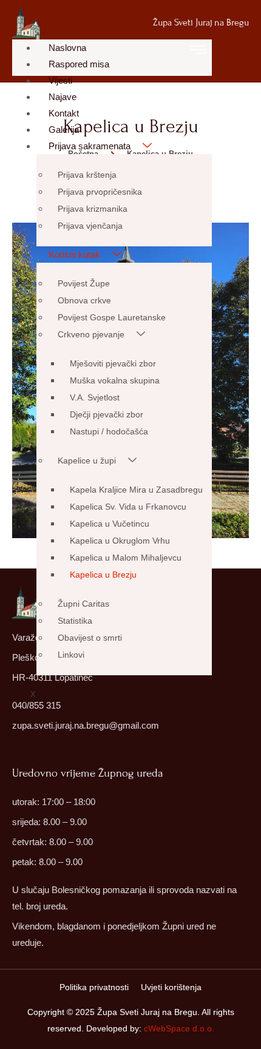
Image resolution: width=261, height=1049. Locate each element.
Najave (62, 97)
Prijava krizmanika (92, 209)
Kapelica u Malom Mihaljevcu (125, 557)
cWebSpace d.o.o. (179, 1028)
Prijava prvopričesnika (100, 192)
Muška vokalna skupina (115, 380)
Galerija (64, 129)
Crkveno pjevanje (91, 334)
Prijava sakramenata (89, 146)
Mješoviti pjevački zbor (113, 363)
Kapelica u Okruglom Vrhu (120, 540)
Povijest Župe (84, 283)
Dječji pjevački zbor (106, 414)
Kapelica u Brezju (103, 574)
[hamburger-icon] (198, 51)
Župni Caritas (83, 604)
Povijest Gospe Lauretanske (112, 317)
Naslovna (67, 47)
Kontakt (64, 113)
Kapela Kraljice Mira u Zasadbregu (136, 489)
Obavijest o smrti (90, 638)
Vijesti (60, 80)
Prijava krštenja (87, 175)
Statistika (75, 621)
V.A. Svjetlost (95, 397)
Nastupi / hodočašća (109, 431)
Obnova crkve (84, 300)
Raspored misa (79, 64)
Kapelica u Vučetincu (109, 523)
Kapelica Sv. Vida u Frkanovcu (128, 506)
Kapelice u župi (87, 460)
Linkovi (71, 654)
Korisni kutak (74, 254)
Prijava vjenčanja (90, 226)
